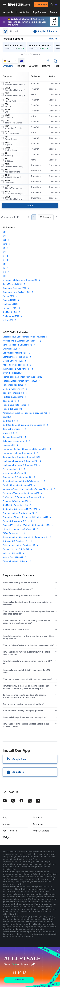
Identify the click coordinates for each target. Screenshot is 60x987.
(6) (20, 280)
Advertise (38, 824)
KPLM (12, 171)
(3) (4, 276)
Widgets (7, 837)
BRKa (15, 83)
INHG (13, 176)
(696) (13, 361)
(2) (4, 248)
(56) (16, 292)
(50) (20, 461)
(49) (13, 437)
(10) (4, 272)
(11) (9, 445)
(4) (4, 232)
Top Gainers (39, 12)
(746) (12, 284)
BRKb (15, 89)
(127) (10, 308)
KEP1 (8, 143)
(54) (21, 457)
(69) (9, 421)
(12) (16, 369)
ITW (13, 121)
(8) (15, 441)
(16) (25, 413)
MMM (7, 111)
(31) (4, 240)
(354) (25, 449)
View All (52, 38)
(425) (9, 300)
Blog (5, 817)
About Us (37, 817)
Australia (8, 12)
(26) (8, 433)
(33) (13, 393)
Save (30, 205)
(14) (16, 549)
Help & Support (41, 830)
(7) (4, 236)
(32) (12, 469)
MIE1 (13, 127)
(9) (15, 473)
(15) (15, 353)
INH (9, 154)
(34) (5, 244)
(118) (8, 296)
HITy (10, 100)
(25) (20, 381)
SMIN (11, 149)
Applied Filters (44, 31)
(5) (4, 268)
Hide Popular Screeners (29, 54)
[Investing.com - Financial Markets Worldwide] (19, 4)
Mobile (6, 824)
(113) (14, 288)
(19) (13, 389)
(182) (11, 316)
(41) (22, 497)
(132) (16, 541)
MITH (15, 192)
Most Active (22, 12)
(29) (17, 477)
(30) (10, 349)
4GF (11, 138)
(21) (8, 320)
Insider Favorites (14, 45)
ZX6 (12, 132)
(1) (4, 256)
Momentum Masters (40, 45)
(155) (10, 304)
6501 (8, 105)
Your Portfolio (10, 830)
